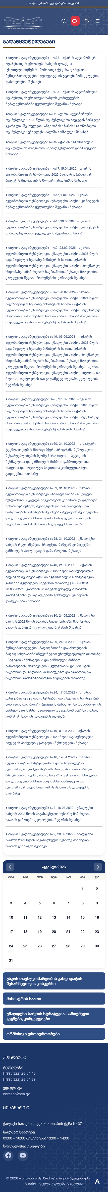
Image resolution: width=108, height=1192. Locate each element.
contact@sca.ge (16, 1093)
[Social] (8, 1156)
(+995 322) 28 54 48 (19, 1073)
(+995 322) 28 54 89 (19, 1079)
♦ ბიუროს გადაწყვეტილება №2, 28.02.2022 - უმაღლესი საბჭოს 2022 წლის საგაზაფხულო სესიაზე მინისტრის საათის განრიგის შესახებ (49, 840)
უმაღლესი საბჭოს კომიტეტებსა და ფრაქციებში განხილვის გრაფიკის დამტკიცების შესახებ (47, 595)
